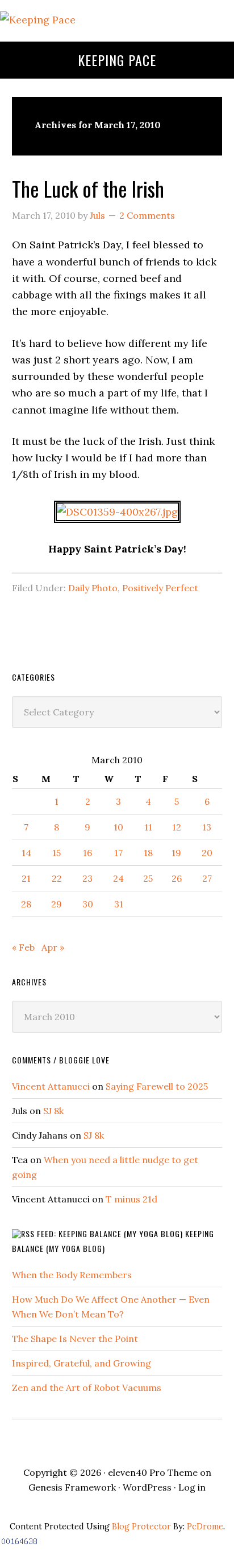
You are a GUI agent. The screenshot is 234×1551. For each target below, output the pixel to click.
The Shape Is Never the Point (75, 1338)
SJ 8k (53, 1110)
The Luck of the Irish (88, 188)
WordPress (147, 1487)
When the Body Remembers (72, 1274)
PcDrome (205, 1526)
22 (57, 878)
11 (148, 827)
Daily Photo (93, 588)
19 (176, 852)
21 (26, 878)
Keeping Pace (117, 60)
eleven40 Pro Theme (153, 1472)
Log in (192, 1487)
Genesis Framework (72, 1487)
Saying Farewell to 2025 (157, 1086)
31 (118, 904)
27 (207, 878)
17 (118, 852)
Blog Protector (141, 1526)
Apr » (52, 947)
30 (87, 904)
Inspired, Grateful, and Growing (81, 1363)
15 (56, 852)
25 (148, 878)
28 (26, 904)
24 (118, 878)
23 (87, 878)
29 (56, 904)
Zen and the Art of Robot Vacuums (86, 1387)
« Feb (23, 947)
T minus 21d (131, 1199)
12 (176, 827)
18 (148, 852)
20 (207, 852)
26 (177, 878)
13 (206, 827)
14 (26, 852)
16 (87, 852)
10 (118, 827)
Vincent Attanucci (51, 1086)
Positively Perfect (160, 588)
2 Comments (147, 215)
